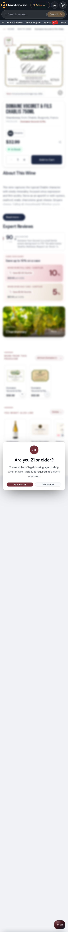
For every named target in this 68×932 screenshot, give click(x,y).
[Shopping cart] (63, 5)
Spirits (50, 22)
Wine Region (33, 22)
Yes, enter (20, 484)
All (2, 22)
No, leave (48, 484)
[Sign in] (54, 5)
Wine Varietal (15, 22)
